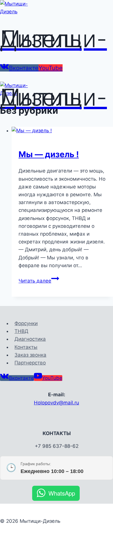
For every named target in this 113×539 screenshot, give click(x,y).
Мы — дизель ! (49, 154)
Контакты (25, 347)
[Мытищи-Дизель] (21, 11)
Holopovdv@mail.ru (56, 403)
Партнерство (30, 363)
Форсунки (26, 323)
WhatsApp (61, 493)
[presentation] (62, 131)
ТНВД (21, 331)
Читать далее (39, 281)
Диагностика (30, 339)
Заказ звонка (30, 355)
